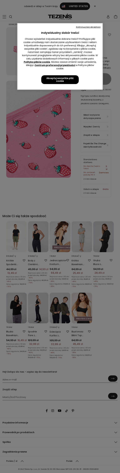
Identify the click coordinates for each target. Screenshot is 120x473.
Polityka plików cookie (37, 62)
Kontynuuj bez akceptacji (88, 27)
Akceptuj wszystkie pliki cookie (60, 80)
